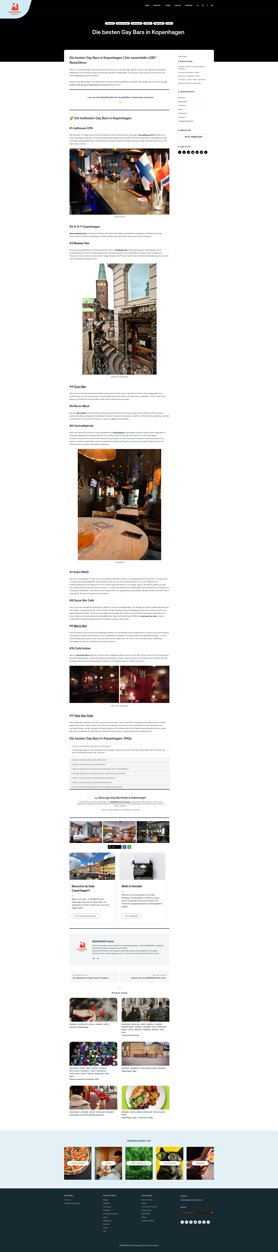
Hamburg (138, 1026)
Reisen (169, 23)
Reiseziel (157, 5)
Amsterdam (126, 1024)
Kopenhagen (136, 23)
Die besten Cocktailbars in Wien (189, 76)
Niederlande (99, 1073)
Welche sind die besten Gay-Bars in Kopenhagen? (92, 746)
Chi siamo (67, 1200)
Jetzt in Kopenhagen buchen (85, 916)
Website (93, 958)
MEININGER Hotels (103, 941)
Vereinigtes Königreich (186, 121)
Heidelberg (147, 1026)
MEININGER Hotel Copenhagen (120, 802)
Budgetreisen (74, 1112)
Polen (105, 1231)
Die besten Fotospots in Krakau (188, 72)
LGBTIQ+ (148, 23)
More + (124, 1032)
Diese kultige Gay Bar (78, 233)
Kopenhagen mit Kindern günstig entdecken (87, 1115)
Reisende (188, 5)
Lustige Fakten (147, 1210)
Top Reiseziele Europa (130, 1035)
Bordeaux (150, 1024)
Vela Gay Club (83, 715)
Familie (92, 1112)
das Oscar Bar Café (148, 616)
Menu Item (179, 152)
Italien (92, 1070)
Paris (162, 1029)
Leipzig (130, 1029)
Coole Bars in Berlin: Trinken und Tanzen (192, 79)
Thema (167, 5)
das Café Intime (83, 655)
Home (147, 5)
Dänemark (110, 23)
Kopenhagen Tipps (129, 1071)
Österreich (181, 117)
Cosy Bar (80, 386)
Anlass (178, 5)
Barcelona (135, 1024)
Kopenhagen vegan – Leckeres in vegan (137, 1118)
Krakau (124, 1029)
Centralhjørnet (119, 433)
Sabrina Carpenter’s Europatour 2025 (84, 1079)
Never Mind (81, 413)
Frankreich (85, 1070)
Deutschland (74, 1070)
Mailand (90, 1073)
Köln (154, 1026)
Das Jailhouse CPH (145, 135)
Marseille (138, 1029)
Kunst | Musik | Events (78, 1073)
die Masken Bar (121, 250)
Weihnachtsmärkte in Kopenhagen (189, 83)
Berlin (143, 1024)
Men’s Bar (80, 626)
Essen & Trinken (122, 23)
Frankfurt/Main (128, 1026)
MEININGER (159, 23)
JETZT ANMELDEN (193, 137)
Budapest (158, 1024)
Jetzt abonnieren (131, 916)
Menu (212, 5)
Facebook (97, 958)
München (155, 1029)
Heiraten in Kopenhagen (79, 1027)
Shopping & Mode (148, 1221)
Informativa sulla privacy (72, 1203)
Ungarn (105, 1227)
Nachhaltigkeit (159, 1112)
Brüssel (95, 1068)
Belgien (82, 1068)
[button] (114, 847)
